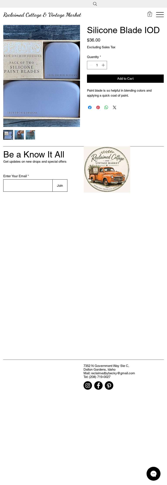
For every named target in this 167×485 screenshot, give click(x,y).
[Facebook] (98, 385)
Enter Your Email (15, 176)
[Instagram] (88, 385)
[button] (149, 14)
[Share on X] (114, 107)
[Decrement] (91, 65)
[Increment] (104, 65)
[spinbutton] (97, 65)
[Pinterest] (109, 385)
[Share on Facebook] (89, 107)
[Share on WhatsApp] (106, 107)
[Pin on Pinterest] (98, 107)
